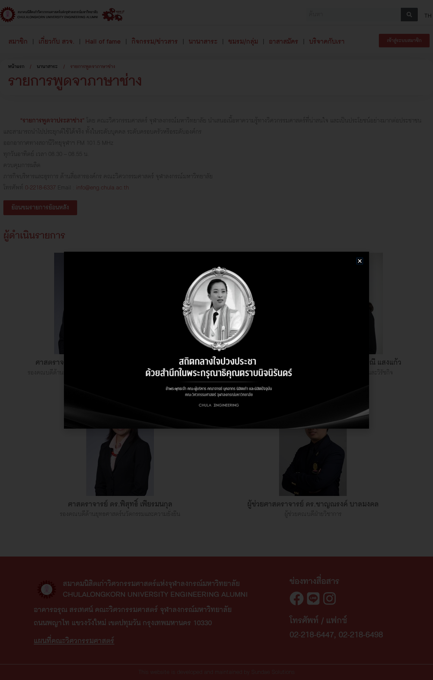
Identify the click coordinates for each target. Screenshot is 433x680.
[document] (216, 340)
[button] (359, 261)
